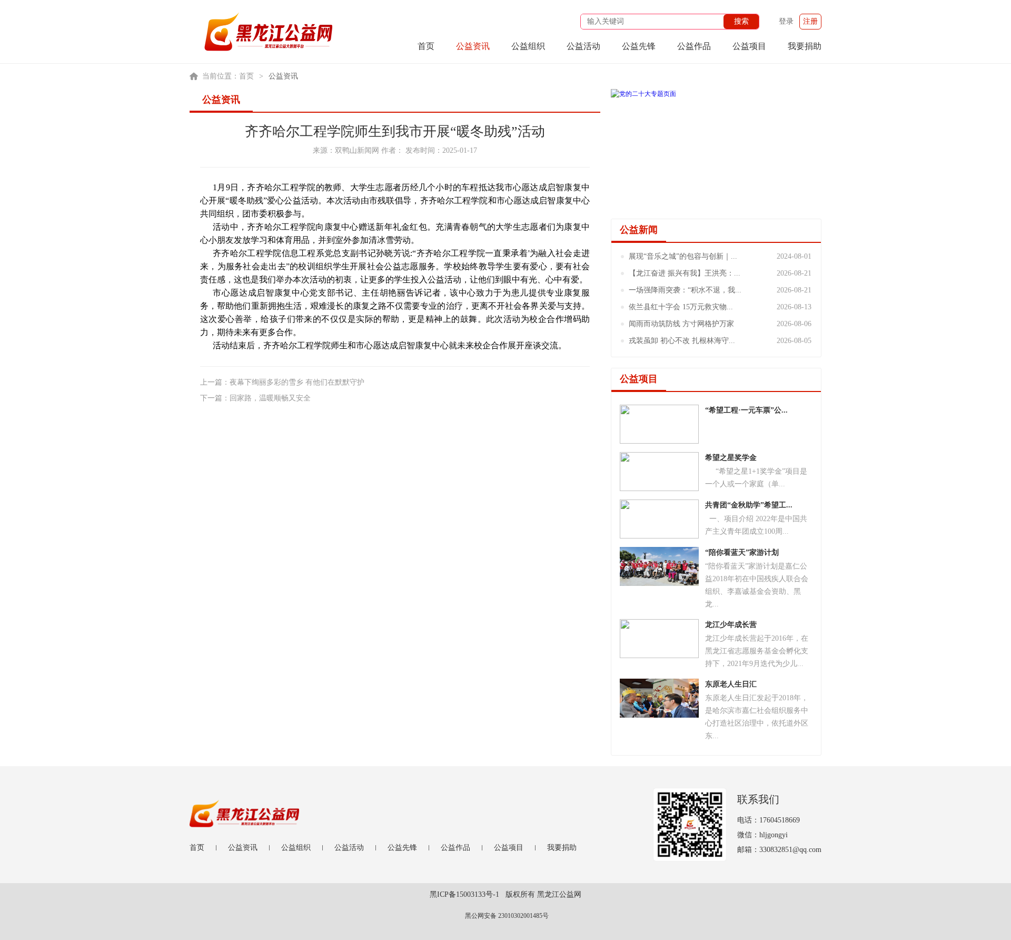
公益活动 (583, 46)
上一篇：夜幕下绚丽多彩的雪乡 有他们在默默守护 (282, 382)
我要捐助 (804, 46)
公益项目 (749, 46)
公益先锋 (639, 46)
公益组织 (528, 46)
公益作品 (694, 46)
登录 (786, 21)
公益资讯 (473, 46)
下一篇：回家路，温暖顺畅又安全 (255, 398)
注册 (810, 21)
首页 (426, 46)
